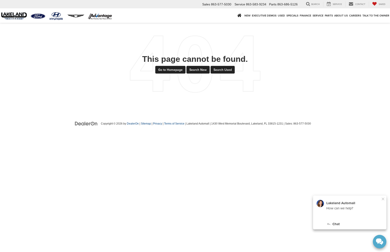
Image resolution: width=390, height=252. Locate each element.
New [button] (247, 15)
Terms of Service (174, 123)
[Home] (239, 15)
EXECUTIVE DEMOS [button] (264, 15)
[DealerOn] (86, 123)
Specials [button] (292, 15)
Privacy (157, 123)
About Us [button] (341, 15)
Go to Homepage (170, 69)
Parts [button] (329, 15)
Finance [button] (305, 15)
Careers (355, 15)
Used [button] (281, 15)
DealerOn (133, 123)
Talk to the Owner (375, 15)
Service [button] (318, 15)
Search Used (223, 69)
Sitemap (146, 123)
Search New (198, 69)
